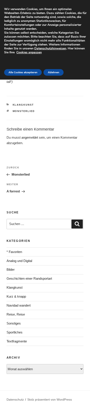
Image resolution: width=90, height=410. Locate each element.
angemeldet (29, 137)
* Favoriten (14, 252)
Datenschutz (15, 399)
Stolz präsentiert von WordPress (49, 399)
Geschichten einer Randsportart (29, 278)
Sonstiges (14, 323)
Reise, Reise (16, 314)
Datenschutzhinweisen (50, 48)
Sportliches (14, 332)
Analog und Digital (19, 261)
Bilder (11, 269)
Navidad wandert (19, 305)
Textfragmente (17, 341)
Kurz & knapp (16, 296)
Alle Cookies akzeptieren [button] (23, 72)
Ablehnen (53, 72)
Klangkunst (23, 104)
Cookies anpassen (29, 52)
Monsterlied (24, 111)
